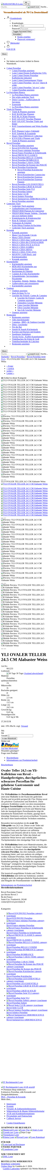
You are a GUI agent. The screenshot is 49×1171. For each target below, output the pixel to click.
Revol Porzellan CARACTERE (26, 162)
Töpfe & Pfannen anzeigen (23, 112)
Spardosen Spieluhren (21, 334)
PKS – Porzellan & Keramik (13, 1097)
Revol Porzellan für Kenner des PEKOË (29, 165)
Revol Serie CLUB (20, 194)
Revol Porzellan (13, 143)
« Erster (10, 366)
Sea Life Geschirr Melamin (29, 310)
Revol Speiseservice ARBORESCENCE (29, 199)
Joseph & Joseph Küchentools (25, 329)
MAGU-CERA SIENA (22, 249)
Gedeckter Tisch (14, 203)
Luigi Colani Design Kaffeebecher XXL (29, 73)
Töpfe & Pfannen (14, 109)
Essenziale (16, 104)
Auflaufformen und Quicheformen (27, 208)
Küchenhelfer (12, 262)
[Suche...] (33, 7)
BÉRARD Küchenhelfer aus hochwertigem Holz (24, 267)
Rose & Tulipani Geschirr (23, 220)
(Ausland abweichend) (33, 673)
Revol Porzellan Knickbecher (24, 167)
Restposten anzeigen (21, 317)
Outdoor (10, 288)
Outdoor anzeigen (19, 291)
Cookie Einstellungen (16, 1123)
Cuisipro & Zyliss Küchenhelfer (25, 274)
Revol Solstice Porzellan (22, 196)
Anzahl (4, 735)
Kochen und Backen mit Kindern (26, 332)
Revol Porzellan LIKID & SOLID (27, 187)
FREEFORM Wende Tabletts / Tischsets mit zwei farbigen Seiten (29, 214)
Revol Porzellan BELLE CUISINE (27, 158)
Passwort (16, 28)
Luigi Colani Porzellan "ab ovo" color (28, 87)
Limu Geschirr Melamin (27, 305)
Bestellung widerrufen (10, 1164)
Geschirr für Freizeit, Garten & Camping (29, 295)
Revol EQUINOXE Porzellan (25, 148)
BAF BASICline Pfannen (23, 114)
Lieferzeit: (5, 671)
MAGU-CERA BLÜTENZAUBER (28, 242)
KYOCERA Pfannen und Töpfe (26, 138)
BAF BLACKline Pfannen (23, 116)
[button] (14, 18)
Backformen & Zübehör (22, 271)
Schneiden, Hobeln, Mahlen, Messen (28, 281)
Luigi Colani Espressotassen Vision (27, 80)
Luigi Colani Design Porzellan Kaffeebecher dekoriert (25, 76)
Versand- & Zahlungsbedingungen (21, 1109)
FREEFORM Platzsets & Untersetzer (28, 211)
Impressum (11, 1104)
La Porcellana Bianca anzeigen (25, 95)
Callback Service (14, 1118)
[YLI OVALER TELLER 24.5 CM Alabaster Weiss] (24, 484)
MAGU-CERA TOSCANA (24, 252)
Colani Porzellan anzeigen (23, 70)
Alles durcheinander (20, 320)
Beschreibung (12, 758)
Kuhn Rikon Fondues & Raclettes (26, 225)
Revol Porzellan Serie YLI (23, 189)
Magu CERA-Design (21, 237)
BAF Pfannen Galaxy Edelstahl (25, 131)
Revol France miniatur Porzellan (26, 150)
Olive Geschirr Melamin (27, 307)
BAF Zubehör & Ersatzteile (24, 133)
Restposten (11, 315)
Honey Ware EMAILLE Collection (27, 136)
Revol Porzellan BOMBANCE (25, 160)
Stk (2, 733)
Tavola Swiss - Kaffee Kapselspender (28, 337)
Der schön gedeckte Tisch (23, 97)
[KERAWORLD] (12, 4)
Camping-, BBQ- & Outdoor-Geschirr (28, 322)
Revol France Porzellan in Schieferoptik (29, 153)
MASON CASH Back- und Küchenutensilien (24, 255)
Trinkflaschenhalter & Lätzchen (25, 341)
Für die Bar (17, 327)
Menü (4, 54)
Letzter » (10, 373)
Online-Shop (6, 1166)
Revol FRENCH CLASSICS (24, 155)
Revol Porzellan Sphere (22, 191)
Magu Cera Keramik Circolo (24, 235)
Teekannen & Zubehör (21, 223)
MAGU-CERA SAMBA (23, 247)
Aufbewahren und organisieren (25, 283)
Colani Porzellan (14, 68)
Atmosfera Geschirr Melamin (29, 303)
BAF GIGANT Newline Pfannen (26, 119)
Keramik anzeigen (20, 233)
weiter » (10, 371)
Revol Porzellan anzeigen (23, 145)
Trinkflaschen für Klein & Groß (25, 339)
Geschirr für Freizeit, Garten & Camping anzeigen (30, 299)
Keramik (10, 230)
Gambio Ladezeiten (11, 1169)
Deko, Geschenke (19, 324)
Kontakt (10, 1106)
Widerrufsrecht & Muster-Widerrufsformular (25, 1111)
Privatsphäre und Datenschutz (19, 1116)
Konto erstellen (23, 37)
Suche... (44, 7)
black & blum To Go (21, 293)
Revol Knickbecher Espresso (29, 177)
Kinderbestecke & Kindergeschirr (26, 218)
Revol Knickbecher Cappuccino (31, 174)
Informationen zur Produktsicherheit (22, 760)
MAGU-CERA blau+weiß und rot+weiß (29, 240)
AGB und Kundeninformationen (21, 1113)
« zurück (10, 368)
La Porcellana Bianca (16, 92)
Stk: (2, 730)
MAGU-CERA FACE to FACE (26, 245)
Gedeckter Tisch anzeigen (23, 206)
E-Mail (15, 26)
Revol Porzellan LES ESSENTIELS (28, 184)
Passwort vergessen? (26, 39)
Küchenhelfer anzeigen (22, 264)
